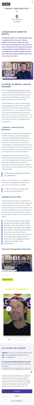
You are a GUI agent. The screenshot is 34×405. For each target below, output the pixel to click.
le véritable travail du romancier (19, 90)
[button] (31, 372)
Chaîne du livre (7, 279)
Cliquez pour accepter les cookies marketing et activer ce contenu (17, 262)
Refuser (17, 396)
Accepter (17, 391)
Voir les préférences (17, 401)
